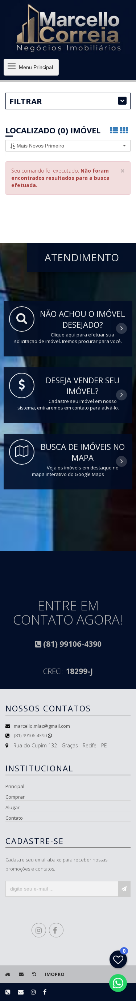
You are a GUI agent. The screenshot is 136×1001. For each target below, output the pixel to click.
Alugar (12, 807)
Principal (14, 786)
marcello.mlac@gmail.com (42, 726)
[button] (68, 146)
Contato (14, 818)
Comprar (15, 797)
